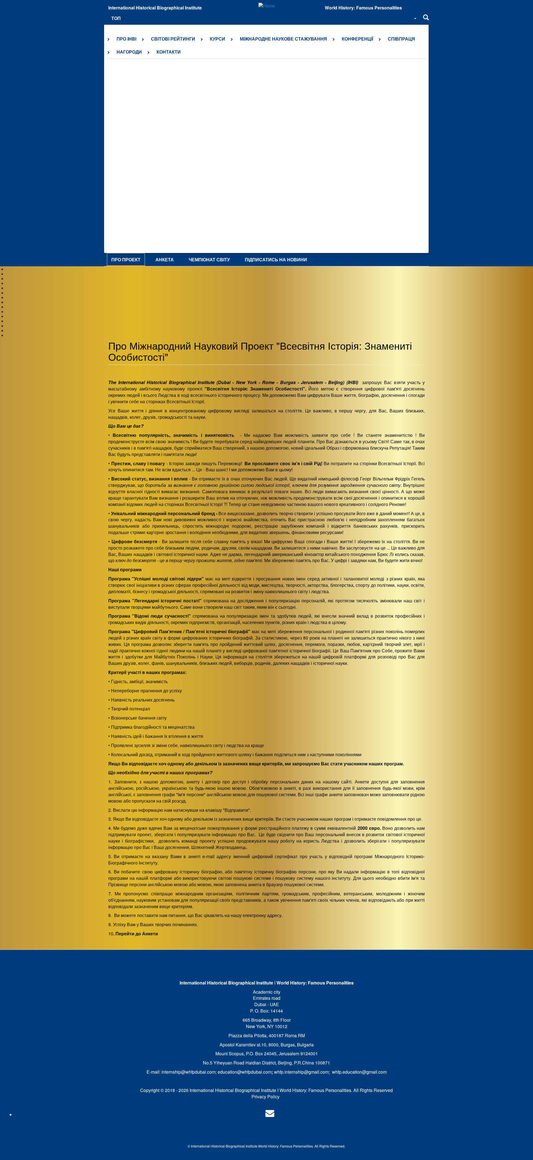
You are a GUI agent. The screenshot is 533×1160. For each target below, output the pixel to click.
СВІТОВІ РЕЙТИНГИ (173, 39)
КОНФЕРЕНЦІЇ (357, 39)
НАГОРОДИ (129, 52)
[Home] (266, 5)
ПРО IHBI (126, 39)
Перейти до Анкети (136, 933)
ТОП (116, 18)
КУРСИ (217, 39)
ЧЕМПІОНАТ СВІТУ (209, 259)
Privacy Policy (266, 1096)
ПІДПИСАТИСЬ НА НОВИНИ (276, 259)
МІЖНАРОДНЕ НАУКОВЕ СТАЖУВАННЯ (283, 39)
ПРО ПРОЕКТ (125, 259)
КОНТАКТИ (169, 52)
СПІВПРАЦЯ (401, 39)
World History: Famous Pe (277, 1146)
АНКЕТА (164, 259)
